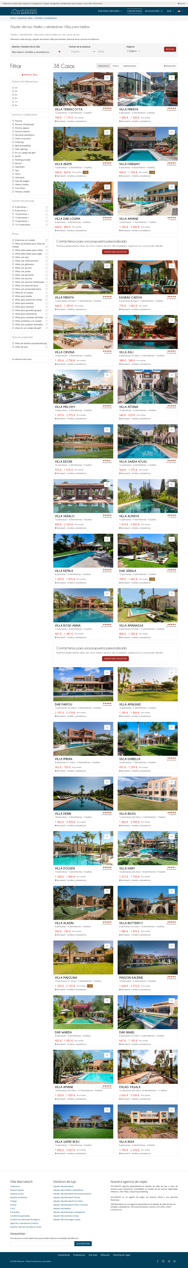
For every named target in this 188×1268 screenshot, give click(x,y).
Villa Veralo (65, 516)
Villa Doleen (65, 868)
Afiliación (105, 1255)
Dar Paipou (63, 704)
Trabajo (13, 1201)
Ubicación (170, 65)
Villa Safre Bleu (67, 1141)
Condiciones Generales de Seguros (25, 1219)
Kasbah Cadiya (130, 297)
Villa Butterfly (131, 923)
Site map (93, 1255)
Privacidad (14, 1212)
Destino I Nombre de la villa (26, 46)
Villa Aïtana (128, 406)
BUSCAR (170, 49)
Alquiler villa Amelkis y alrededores (68, 1190)
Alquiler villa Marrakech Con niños (68, 1201)
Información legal (121, 1255)
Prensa (13, 1204)
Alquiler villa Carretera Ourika (66, 1215)
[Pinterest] (169, 1261)
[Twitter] (174, 1261)
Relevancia (103, 65)
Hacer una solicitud (115, 251)
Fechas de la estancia (79, 46)
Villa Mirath (64, 297)
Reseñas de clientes (18, 1197)
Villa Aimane (128, 218)
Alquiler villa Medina (62, 1208)
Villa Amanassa (131, 625)
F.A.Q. (12, 1208)
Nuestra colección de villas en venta (25, 1227)
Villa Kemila (64, 570)
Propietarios (79, 1255)
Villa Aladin (64, 923)
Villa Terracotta (69, 109)
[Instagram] (163, 1261)
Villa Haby (127, 868)
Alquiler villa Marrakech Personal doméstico (72, 1193)
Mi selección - (153, 11)
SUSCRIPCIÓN (83, 1243)
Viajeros (130, 46)
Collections (15, 1186)
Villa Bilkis (127, 813)
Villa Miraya (128, 109)
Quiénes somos (17, 1193)
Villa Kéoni (63, 461)
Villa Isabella (129, 759)
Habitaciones (130, 65)
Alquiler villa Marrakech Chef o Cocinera (70, 1204)
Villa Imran (63, 759)
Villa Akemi (63, 164)
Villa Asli (126, 352)
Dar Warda (63, 1032)
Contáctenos (134, 11)
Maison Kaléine (131, 977)
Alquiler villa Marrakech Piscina (66, 1197)
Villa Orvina (64, 352)
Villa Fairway (129, 164)
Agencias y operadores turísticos (24, 1223)
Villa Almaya (129, 516)
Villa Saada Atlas (133, 461)
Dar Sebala (127, 570)
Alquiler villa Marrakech (63, 1186)
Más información (95, 3)
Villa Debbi (63, 813)
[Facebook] (157, 1261)
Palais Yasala (130, 1087)
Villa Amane (64, 1087)
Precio (116, 65)
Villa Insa (126, 1141)
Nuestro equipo (17, 1190)
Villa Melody (65, 406)
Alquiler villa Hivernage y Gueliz (66, 1219)
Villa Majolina (66, 977)
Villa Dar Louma (67, 218)
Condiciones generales (20, 1215)
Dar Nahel (127, 1032)
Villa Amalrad (130, 704)
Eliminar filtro (30, 74)
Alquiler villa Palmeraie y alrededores (69, 1212)
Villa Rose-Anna (68, 625)
